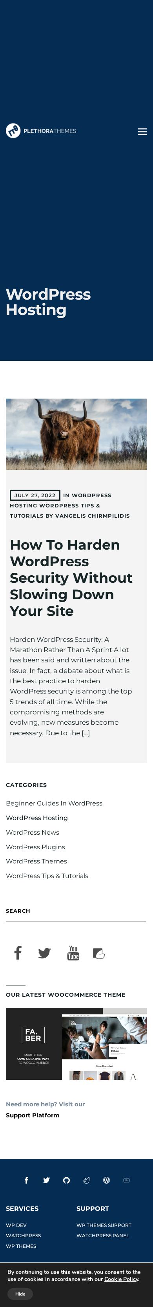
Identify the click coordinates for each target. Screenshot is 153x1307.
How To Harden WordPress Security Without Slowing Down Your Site (71, 577)
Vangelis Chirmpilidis (92, 516)
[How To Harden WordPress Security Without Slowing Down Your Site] (77, 434)
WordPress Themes (36, 861)
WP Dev (16, 1225)
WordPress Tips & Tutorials (47, 876)
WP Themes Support (103, 1225)
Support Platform (33, 1115)
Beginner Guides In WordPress (54, 803)
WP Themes (21, 1246)
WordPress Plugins (35, 847)
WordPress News (32, 832)
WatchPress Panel (102, 1235)
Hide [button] (20, 1294)
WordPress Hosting (37, 818)
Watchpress (23, 1235)
